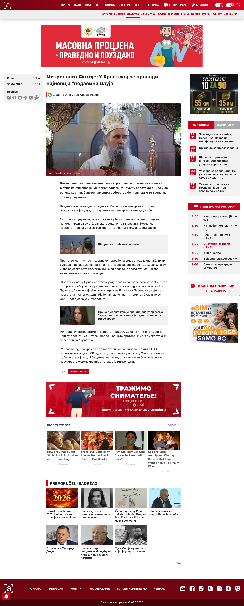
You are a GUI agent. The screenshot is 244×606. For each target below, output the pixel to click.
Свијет (217, 13)
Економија (230, 13)
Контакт (76, 588)
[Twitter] (210, 588)
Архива (153, 5)
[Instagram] (201, 588)
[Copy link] (9, 98)
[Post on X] (25, 98)
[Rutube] (219, 588)
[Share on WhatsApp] (31, 98)
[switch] (219, 5)
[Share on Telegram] (20, 98)
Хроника (108, 5)
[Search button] (238, 5)
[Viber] (237, 589)
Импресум (55, 588)
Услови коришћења (132, 588)
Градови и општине (169, 13)
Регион (206, 13)
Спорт (139, 5)
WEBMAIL (159, 588)
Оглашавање (100, 588)
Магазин (124, 5)
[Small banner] (214, 94)
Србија (195, 13)
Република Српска (112, 13)
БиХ (186, 13)
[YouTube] (182, 588)
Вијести (91, 5)
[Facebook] (192, 588)
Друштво (133, 13)
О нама (35, 588)
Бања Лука (148, 13)
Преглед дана (71, 5)
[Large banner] (122, 46)
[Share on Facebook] (14, 98)
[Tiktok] (228, 588)
